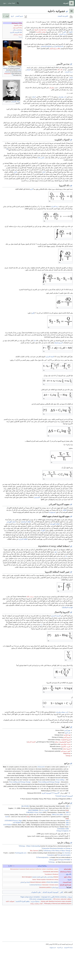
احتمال (34, 97)
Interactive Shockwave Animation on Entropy (57, 848)
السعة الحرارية (50, 356)
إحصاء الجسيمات (67, 882)
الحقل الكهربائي (11, 522)
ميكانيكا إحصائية (42, 866)
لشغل (71, 77)
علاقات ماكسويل (18, 25)
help (67, 810)
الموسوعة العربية (47, 793)
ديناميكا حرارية (35, 901)
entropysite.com (21, 853)
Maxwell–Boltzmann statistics (38, 882)
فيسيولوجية (52, 512)
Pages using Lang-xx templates (30, 897)
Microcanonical (14, 869)
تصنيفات (69, 897)
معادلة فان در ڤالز (17, 30)
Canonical (22, 869)
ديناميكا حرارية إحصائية (65, 871)
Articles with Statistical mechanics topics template (56, 901)
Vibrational (55, 874)
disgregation (7, 73)
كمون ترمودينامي (66, 751)
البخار (43, 172)
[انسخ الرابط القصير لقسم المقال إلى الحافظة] (71, 64)
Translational (48, 874)
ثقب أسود (68, 732)
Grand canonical (30, 869)
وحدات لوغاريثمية (66, 744)
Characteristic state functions (50, 871)
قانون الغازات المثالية (38, 877)
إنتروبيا (69, 879)
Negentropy (67, 753)
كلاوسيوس (37, 497)
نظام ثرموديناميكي (54, 48)
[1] (20, 67)
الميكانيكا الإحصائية (46, 46)
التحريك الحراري (56, 616)
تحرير (21, 37)
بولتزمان (51, 87)
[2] (12, 74)
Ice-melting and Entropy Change (21, 782)
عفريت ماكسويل (66, 746)
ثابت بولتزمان (62, 97)
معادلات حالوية (67, 877)
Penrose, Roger (17, 820)
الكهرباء (43, 530)
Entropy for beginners (63, 831)
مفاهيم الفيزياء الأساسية (23, 901)
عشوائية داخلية (10, 901)
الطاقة (65, 510)
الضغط (29, 69)
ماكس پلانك (41, 157)
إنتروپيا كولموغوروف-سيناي (63, 742)
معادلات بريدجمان (17, 34)
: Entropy (58, 850)
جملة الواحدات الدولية (40, 30)
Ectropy (68, 755)
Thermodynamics (43, 857)
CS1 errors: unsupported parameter (40, 899)
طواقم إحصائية (67, 869)
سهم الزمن (67, 730)
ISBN (67, 806)
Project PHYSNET (65, 859)
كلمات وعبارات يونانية (36, 903)
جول (55, 552)
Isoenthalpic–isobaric (52, 869)
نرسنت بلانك (30, 596)
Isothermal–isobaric (41, 869)
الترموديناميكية (58, 342)
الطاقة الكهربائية (55, 524)
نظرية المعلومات (36, 892)
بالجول (71, 32)
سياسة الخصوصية (68, 947)
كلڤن (61, 892)
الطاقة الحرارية (23, 539)
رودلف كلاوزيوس (15, 101)
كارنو (31, 189)
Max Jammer (34, 850)
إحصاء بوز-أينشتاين (24, 882)
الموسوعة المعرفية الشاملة (65, 796)
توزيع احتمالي (55, 887)
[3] (7, 149)
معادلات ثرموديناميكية (17, 23)
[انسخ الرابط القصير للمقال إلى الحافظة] (67, 11)
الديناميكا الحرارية (58, 46)
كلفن (64, 32)
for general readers (65, 855)
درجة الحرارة (69, 72)
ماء (66, 556)
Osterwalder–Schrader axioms (50, 885)
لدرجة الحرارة (63, 34)
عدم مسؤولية (53, 947)
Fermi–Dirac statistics (52, 882)
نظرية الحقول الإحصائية (65, 885)
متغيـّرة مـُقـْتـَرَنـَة (41, 32)
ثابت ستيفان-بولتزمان (62, 712)
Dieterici (56, 877)
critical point (41, 767)
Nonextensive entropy (52, 879)
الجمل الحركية (31, 742)
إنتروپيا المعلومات (65, 739)
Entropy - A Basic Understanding (30, 846)
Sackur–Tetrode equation (39, 879)
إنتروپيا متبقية (67, 749)
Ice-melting (60, 780)
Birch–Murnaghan (27, 877)
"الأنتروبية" (57, 793)
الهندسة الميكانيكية (67, 607)
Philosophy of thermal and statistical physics (57, 903)
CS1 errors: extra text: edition (62, 899)
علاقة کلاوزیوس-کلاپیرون (16, 32)
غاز (35, 340)
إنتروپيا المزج (67, 737)
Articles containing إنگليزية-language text (53, 897)
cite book (44, 810)
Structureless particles (45, 887)
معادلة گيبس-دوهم (17, 27)
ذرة (41, 624)
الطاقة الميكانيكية (26, 522)
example (5, 68)
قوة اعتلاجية (67, 735)
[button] (71, 3)
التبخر (15, 172)
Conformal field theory (35, 885)
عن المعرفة (60, 947)
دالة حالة (60, 69)
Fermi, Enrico (38, 812)
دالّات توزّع (68, 874)
